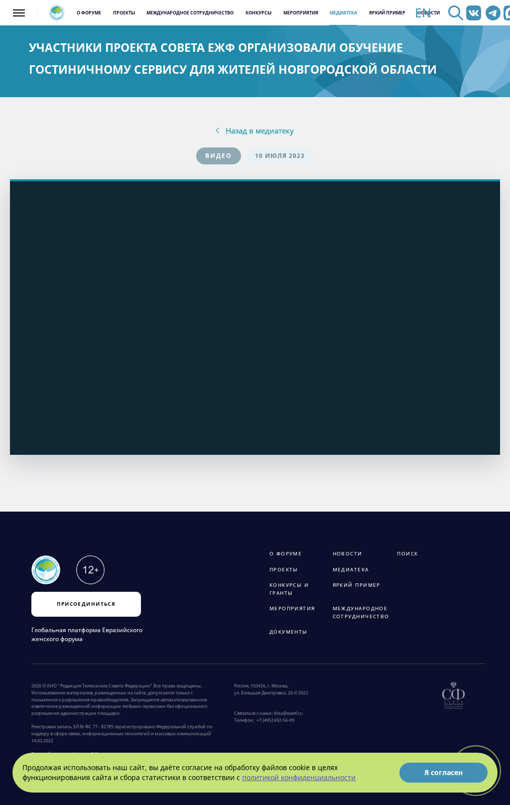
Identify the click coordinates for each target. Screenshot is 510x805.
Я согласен (443, 772)
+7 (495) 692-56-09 (274, 720)
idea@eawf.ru (288, 713)
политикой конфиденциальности (299, 777)
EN (423, 12)
